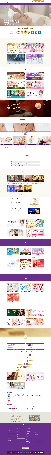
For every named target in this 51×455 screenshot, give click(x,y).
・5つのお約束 (9, 430)
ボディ (8, 435)
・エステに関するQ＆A (10, 429)
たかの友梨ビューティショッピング (37, 0)
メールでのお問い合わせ (28, 442)
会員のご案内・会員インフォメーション (11, 440)
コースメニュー (27, 3)
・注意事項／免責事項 (36, 439)
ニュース (35, 3)
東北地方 (31, 360)
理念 (12, 3)
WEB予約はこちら (10, 345)
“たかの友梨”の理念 (27, 433)
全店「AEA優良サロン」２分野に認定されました (16, 421)
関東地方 (30, 364)
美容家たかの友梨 (38, 3)
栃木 (17, 431)
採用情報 (43, 0)
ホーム (8, 3)
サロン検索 (31, 3)
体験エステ (20, 3)
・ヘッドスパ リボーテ (36, 434)
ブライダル (24, 3)
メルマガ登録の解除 (27, 444)
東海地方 (17, 434)
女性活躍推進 (27, 436)
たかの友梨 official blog (28, 431)
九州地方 (17, 436)
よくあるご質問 (42, 3)
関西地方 (25, 367)
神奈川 (17, 428)
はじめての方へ (16, 3)
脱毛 (8, 436)
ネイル (8, 438)
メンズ (8, 439)
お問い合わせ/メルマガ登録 (28, 441)
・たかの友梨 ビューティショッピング (37, 436)
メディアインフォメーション (28, 428)
